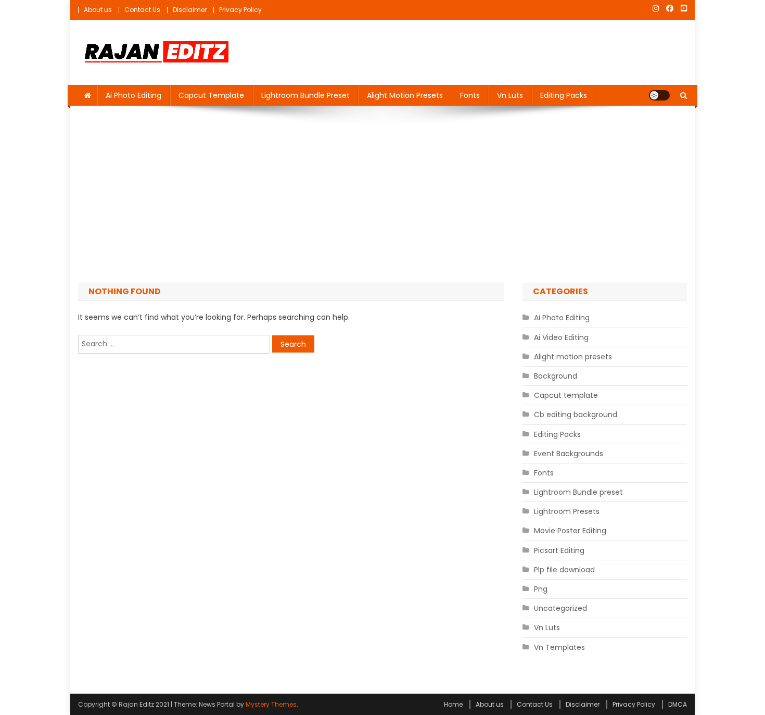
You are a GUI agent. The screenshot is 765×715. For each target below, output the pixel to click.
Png (540, 589)
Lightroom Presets (567, 511)
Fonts (470, 95)
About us (98, 9)
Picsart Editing (559, 550)
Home (453, 704)
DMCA (677, 704)
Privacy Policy (240, 9)
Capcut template (211, 95)
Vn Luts (510, 95)
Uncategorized (560, 608)
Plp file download (564, 570)
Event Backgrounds (568, 453)
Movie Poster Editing (570, 530)
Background (555, 376)
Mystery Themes (271, 704)
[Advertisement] (382, 194)
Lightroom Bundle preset (305, 95)
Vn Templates (559, 647)
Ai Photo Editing (133, 95)
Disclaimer (190, 9)
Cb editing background (575, 414)
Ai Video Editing (561, 337)
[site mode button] (659, 95)
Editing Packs (563, 95)
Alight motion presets (405, 95)
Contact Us (142, 9)
